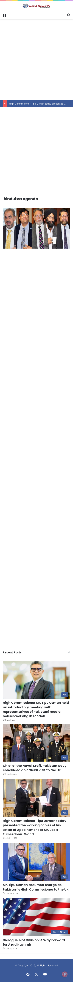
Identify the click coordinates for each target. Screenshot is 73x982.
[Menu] (4, 14)
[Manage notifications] (65, 974)
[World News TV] (36, 6)
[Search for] (68, 14)
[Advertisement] (36, 59)
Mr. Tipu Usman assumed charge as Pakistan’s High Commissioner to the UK (36, 887)
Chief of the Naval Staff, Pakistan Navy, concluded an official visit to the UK (35, 767)
